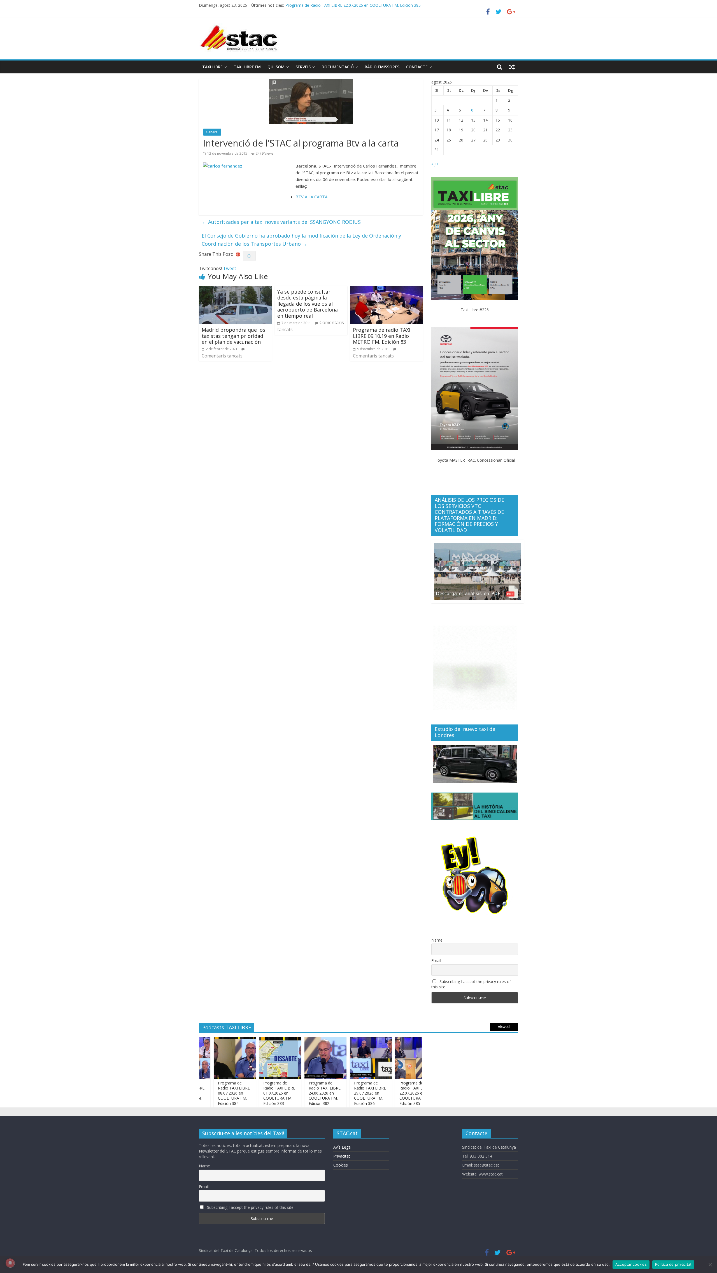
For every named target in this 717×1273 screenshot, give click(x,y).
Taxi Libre (212, 66)
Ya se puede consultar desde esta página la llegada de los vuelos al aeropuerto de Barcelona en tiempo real (307, 303)
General (212, 132)
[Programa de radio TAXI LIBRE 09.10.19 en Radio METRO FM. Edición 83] (386, 289)
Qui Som (276, 66)
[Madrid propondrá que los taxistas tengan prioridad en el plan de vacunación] (235, 289)
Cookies (340, 1165)
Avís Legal (342, 1147)
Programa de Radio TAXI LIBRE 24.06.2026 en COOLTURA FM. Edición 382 (302, 1093)
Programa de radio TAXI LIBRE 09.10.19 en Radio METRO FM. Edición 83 (381, 335)
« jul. (435, 163)
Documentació (338, 66)
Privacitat (341, 1156)
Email (436, 960)
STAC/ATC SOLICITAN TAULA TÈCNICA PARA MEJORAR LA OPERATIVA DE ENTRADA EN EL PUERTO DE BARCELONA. (393, 5)
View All (504, 1027)
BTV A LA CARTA (311, 196)
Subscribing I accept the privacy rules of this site (471, 984)
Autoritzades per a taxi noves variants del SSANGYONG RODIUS (281, 222)
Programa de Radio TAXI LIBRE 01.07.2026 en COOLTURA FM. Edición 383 (257, 1093)
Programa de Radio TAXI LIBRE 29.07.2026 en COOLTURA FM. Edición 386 (347, 1093)
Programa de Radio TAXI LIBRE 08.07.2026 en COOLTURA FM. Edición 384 (211, 1093)
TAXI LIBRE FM (247, 66)
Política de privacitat (673, 1264)
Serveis (303, 66)
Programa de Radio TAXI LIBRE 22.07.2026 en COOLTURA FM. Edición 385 (393, 1093)
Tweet (229, 268)
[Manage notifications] (10, 1262)
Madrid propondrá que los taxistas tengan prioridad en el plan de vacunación (233, 335)
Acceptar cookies (631, 1264)
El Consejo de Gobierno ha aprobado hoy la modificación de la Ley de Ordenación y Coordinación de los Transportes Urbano (301, 239)
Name (437, 940)
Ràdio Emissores (382, 66)
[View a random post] (512, 67)
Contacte (417, 66)
